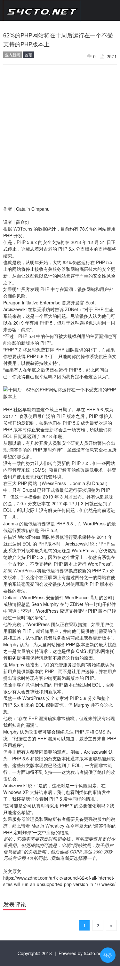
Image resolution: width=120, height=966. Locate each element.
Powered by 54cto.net (81, 953)
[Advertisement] (60, 129)
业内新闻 (12, 54)
